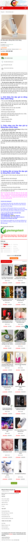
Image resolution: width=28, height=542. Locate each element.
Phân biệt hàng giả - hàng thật (7, 512)
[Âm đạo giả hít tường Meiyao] (20, 467)
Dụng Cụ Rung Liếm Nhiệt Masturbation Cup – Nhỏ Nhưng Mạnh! (20, 278)
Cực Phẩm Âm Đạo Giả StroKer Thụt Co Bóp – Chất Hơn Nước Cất (7, 278)
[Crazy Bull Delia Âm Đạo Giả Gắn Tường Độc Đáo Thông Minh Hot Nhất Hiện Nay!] (7, 314)
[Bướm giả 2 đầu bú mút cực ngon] (7, 423)
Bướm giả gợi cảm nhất (7, 451)
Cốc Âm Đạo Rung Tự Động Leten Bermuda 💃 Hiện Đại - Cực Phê (20, 344)
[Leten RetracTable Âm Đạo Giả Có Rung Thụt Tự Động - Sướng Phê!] (7, 358)
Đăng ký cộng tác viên (6, 525)
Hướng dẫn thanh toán (6, 516)
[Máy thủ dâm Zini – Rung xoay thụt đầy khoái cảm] (20, 292)
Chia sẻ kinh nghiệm (5, 498)
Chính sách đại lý (5, 526)
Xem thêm (14, 483)
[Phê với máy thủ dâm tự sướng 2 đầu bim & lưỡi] (20, 423)
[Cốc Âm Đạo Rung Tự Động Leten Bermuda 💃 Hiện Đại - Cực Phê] (20, 336)
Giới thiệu (3, 523)
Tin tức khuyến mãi (5, 500)
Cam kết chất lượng (5, 528)
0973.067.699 (9, 51)
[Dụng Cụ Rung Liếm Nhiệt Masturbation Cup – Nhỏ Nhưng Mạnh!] (20, 270)
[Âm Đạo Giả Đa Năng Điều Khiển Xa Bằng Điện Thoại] (7, 401)
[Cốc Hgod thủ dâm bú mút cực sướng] (7, 467)
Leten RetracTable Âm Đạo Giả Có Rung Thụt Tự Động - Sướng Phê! (7, 366)
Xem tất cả (24, 261)
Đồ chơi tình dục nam (9, 44)
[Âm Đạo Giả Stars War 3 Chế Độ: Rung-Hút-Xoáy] (7, 379)
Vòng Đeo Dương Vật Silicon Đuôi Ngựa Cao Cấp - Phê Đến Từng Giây (7, 344)
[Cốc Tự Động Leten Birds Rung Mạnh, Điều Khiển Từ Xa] (7, 292)
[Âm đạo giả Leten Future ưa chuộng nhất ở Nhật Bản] (20, 401)
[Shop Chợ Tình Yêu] (14, 3)
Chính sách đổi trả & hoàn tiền (7, 518)
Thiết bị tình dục (5, 502)
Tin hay (3, 506)
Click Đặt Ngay (14, 258)
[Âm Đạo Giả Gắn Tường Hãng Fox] (20, 358)
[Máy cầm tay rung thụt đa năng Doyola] (20, 445)
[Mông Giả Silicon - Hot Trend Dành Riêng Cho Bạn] (20, 314)
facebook (10, 534)
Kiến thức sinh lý (5, 504)
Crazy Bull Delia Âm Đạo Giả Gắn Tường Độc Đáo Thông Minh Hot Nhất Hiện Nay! (7, 322)
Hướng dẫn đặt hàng (5, 511)
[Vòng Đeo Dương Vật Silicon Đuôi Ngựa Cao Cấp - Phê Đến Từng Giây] (7, 336)
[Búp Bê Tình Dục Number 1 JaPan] (20, 379)
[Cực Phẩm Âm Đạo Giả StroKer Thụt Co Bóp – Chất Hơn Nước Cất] (7, 270)
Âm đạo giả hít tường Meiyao (20, 473)
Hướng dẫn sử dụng (5, 514)
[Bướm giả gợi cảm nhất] (7, 445)
